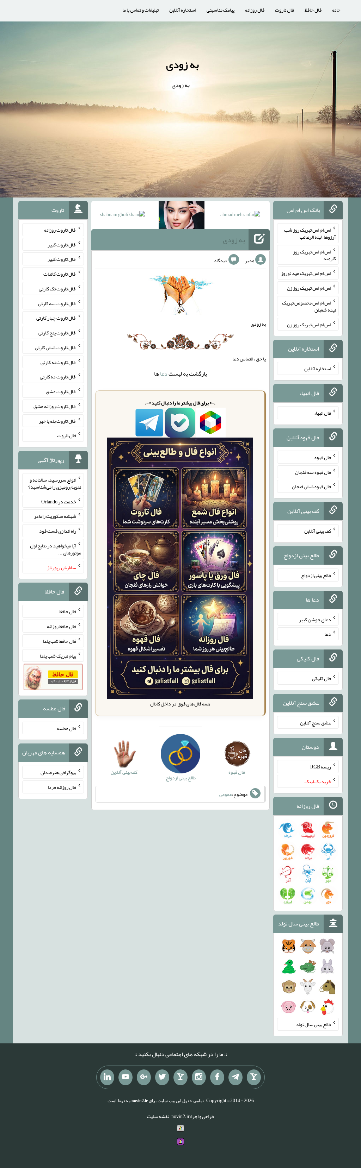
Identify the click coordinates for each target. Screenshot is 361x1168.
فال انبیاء (322, 413)
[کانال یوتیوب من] (125, 1077)
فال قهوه (322, 457)
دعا (163, 373)
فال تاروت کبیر (62, 244)
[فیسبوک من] (217, 1077)
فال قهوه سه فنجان (313, 472)
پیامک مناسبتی (220, 10)
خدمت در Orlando (58, 501)
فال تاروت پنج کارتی (57, 333)
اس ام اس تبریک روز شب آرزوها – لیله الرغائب (310, 233)
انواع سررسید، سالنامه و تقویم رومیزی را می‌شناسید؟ (54, 483)
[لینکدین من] (107, 1077)
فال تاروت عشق (61, 391)
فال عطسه (66, 728)
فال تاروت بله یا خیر (57, 421)
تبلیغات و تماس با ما (140, 10)
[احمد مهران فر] (240, 216)
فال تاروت (284, 10)
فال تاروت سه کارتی (57, 303)
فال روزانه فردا (62, 787)
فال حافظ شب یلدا (59, 641)
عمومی (225, 794)
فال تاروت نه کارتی (58, 362)
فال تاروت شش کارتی (55, 347)
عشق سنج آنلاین (315, 722)
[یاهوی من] (254, 1077)
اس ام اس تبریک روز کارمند (314, 254)
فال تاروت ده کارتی (58, 377)
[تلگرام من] (235, 1077)
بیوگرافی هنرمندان (58, 772)
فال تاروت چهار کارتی (56, 318)
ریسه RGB (320, 767)
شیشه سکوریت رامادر (55, 516)
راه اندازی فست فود (57, 531)
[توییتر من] (162, 1077)
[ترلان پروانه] (181, 216)
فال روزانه (254, 10)
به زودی (182, 64)
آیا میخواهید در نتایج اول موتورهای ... (55, 549)
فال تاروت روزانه (60, 230)
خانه (336, 10)
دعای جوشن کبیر (315, 619)
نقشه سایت (158, 1116)
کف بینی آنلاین (317, 531)
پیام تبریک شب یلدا (58, 655)
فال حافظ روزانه (61, 626)
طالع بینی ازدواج (316, 575)
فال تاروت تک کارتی (57, 289)
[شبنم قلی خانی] (122, 216)
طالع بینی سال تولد (313, 1024)
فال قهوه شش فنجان (311, 486)
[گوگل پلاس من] (144, 1077)
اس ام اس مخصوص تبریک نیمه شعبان (309, 306)
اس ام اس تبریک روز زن (309, 288)
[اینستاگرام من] (199, 1077)
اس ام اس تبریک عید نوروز (306, 273)
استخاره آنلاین (182, 10)
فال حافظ (313, 10)
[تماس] (180, 1077)
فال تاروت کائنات (59, 274)
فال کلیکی (321, 678)
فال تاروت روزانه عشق (54, 406)
